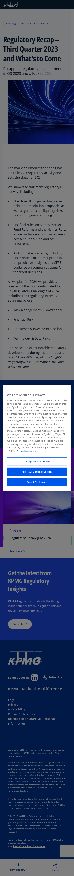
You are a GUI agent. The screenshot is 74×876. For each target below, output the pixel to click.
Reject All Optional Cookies (37, 471)
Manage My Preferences (37, 461)
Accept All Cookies (37, 481)
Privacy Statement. (26, 450)
